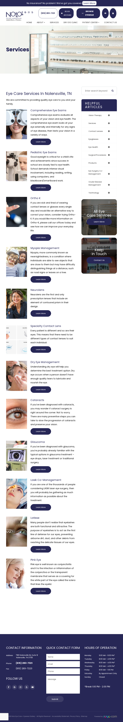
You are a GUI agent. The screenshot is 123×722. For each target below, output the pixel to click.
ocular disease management (95, 183)
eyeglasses (93, 139)
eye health (93, 147)
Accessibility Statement (60, 716)
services (92, 123)
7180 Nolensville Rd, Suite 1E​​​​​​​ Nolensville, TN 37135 (27, 656)
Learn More (89, 3)
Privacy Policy (75, 716)
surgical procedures (97, 155)
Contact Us (110, 22)
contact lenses (96, 131)
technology (94, 192)
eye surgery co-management (96, 172)
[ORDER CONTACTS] (105, 13)
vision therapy (95, 115)
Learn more (41, 141)
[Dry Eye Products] (113, 13)
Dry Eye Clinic (71, 22)
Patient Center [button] (90, 22)
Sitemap (84, 716)
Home (29, 22)
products (93, 163)
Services (54, 22)
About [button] (40, 22)
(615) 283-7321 (48, 13)
